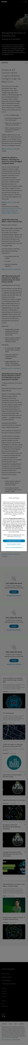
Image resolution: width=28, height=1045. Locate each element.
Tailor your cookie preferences (14, 547)
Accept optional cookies (14, 541)
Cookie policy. (17, 536)
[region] (14, 522)
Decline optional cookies (14, 544)
